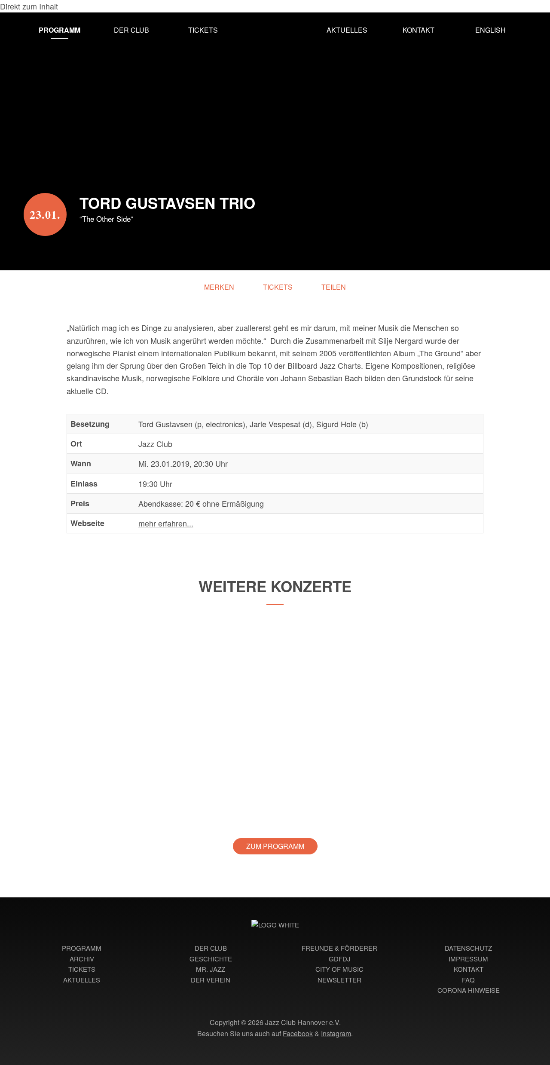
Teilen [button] (333, 287)
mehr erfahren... (165, 523)
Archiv (82, 958)
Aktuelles (347, 30)
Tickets (203, 30)
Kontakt (418, 30)
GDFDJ (340, 958)
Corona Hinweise (468, 990)
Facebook (298, 1033)
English (490, 30)
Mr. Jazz (210, 968)
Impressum (468, 958)
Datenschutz (468, 947)
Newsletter (339, 979)
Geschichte (210, 958)
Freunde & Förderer (339, 947)
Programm (59, 30)
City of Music (339, 968)
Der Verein (210, 979)
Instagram (336, 1033)
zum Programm (275, 846)
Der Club (131, 30)
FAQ (468, 979)
